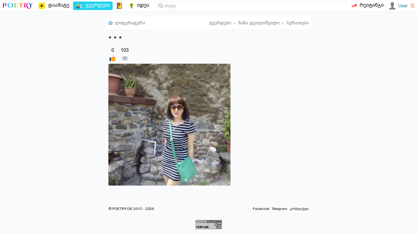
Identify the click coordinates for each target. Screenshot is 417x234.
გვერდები (220, 22)
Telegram (279, 209)
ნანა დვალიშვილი (259, 22)
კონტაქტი (299, 209)
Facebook (261, 209)
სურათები (298, 22)
